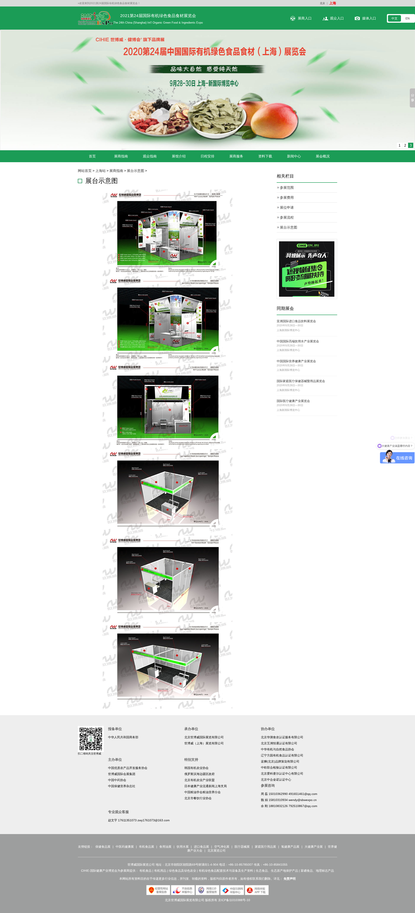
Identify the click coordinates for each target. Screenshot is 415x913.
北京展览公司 (217, 850)
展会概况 (323, 156)
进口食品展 (201, 846)
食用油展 (165, 846)
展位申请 (287, 207)
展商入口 (305, 18)
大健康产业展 (314, 846)
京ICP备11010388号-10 (234, 900)
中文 (394, 18)
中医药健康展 (125, 846)
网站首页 (85, 171)
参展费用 (287, 197)
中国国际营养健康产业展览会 (296, 361)
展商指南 (121, 156)
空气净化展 (221, 846)
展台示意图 (135, 171)
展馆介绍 (179, 156)
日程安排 (207, 156)
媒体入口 (369, 18)
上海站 (100, 171)
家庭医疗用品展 (265, 846)
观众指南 (150, 156)
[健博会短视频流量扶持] (306, 269)
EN (407, 18)
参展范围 (287, 187)
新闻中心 (294, 156)
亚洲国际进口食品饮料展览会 (296, 321)
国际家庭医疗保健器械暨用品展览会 (301, 381)
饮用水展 (183, 846)
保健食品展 (102, 846)
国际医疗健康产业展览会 (293, 401)
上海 (332, 3)
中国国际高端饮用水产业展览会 (298, 341)
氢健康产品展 (290, 846)
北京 (322, 3)
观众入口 (337, 18)
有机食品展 (146, 846)
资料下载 (265, 156)
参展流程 (287, 217)
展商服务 (236, 156)
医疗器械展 (242, 846)
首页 (92, 156)
